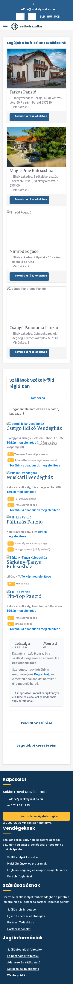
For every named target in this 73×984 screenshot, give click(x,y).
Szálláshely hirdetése (21, 909)
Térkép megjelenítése (21, 442)
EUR (42, 16)
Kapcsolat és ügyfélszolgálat (39, 816)
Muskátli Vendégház (30, 477)
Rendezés (38, 398)
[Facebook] (27, 4)
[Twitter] (33, 4)
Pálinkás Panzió (25, 522)
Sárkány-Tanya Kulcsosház (24, 564)
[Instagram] (40, 4)
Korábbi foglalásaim (20, 876)
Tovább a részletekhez (30, 116)
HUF (49, 16)
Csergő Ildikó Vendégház (34, 428)
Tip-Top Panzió (24, 596)
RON (57, 16)
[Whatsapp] (46, 4)
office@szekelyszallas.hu (38, 9)
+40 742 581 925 (18, 805)
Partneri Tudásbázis (20, 922)
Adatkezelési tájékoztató (23, 962)
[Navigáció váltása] (20, 16)
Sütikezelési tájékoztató (23, 969)
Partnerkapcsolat (19, 929)
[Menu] (5, 26)
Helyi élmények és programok (27, 863)
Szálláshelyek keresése (23, 857)
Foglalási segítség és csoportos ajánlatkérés (37, 870)
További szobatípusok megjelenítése (34, 465)
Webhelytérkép (17, 975)
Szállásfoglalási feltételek (24, 949)
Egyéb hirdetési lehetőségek (26, 916)
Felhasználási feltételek (23, 956)
